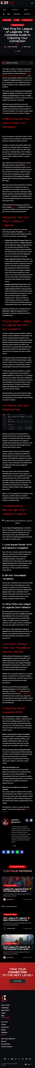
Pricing (3, 1024)
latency (28, 165)
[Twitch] (23, 1059)
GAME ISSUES (7, 20)
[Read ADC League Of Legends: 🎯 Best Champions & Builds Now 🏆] (17, 918)
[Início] (3, 14)
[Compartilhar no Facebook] (3, 852)
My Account (5, 1027)
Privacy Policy (5, 1044)
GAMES (17, 20)
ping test (15, 207)
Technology (5, 1007)
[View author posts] (26, 820)
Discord (3, 1041)
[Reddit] (30, 1059)
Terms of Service (6, 1046)
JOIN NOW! (17, 981)
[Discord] (26, 1059)
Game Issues (15, 9)
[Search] (32, 10)
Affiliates (4, 1032)
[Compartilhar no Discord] (22, 852)
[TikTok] (16, 1059)
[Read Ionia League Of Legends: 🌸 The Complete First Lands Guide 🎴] (17, 947)
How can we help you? (8, 1038)
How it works (5, 1005)
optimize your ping (26, 693)
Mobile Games (27, 9)
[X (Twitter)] (8, 1059)
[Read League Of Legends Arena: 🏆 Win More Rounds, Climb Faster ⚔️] (17, 889)
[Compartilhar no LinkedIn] (12, 852)
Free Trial (4, 1022)
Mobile (3, 1030)
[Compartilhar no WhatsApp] (17, 852)
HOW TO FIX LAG (28, 20)
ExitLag (18, 691)
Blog (8, 14)
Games (4, 9)
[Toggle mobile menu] (32, 3)
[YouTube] (12, 1059)
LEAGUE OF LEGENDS (18, 25)
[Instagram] (19, 1059)
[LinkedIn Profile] (31, 820)
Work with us (5, 1010)
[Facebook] (5, 1059)
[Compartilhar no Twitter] (8, 852)
